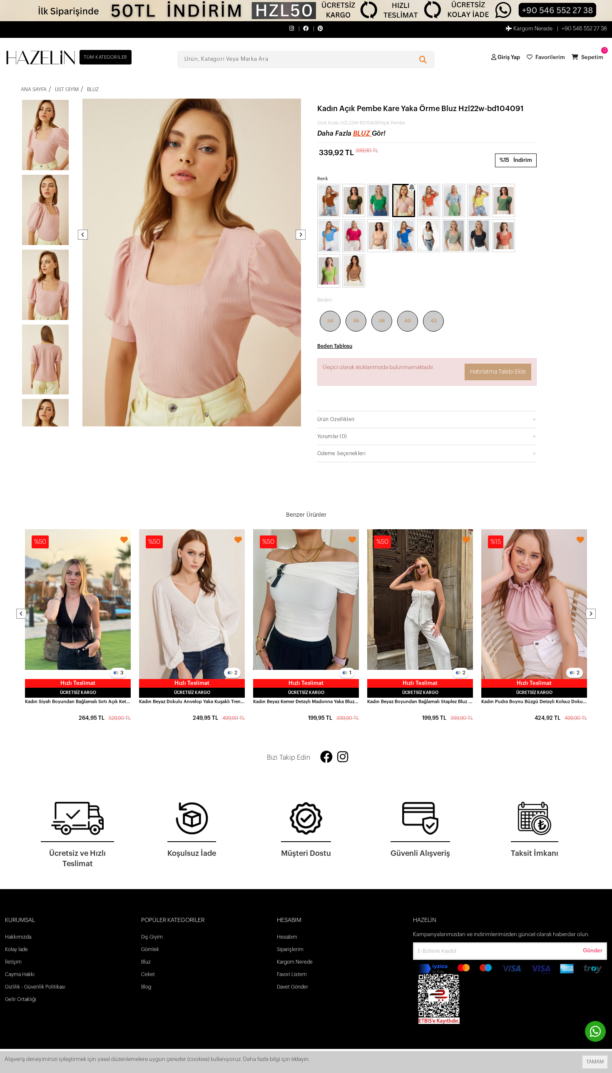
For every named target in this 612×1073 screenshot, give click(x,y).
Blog (146, 986)
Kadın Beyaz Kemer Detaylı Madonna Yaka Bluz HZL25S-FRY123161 (306, 701)
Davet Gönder (292, 986)
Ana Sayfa (34, 89)
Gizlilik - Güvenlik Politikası (35, 986)
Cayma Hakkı (20, 974)
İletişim (13, 961)
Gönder (592, 950)
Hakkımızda (18, 936)
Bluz (362, 133)
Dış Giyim (152, 936)
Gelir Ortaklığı (20, 999)
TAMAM (595, 1061)
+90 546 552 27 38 (584, 28)
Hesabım (287, 936)
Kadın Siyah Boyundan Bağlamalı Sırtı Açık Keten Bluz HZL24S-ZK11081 (78, 701)
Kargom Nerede (532, 28)
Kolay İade (16, 949)
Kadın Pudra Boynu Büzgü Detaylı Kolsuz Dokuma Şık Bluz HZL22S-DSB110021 (534, 701)
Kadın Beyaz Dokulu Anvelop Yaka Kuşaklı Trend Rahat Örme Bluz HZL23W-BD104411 (192, 701)
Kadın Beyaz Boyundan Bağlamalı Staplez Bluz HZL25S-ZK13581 (420, 701)
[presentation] (83, 235)
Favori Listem (292, 974)
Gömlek (150, 949)
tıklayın (299, 1059)
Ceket (148, 974)
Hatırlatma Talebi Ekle (498, 372)
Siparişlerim (290, 949)
